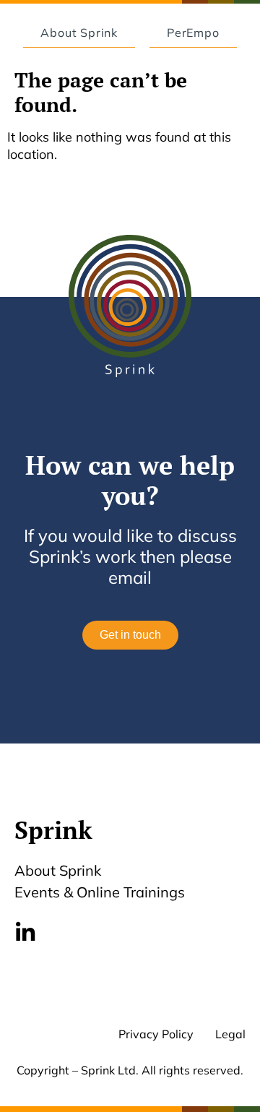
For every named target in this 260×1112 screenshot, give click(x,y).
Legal (230, 1034)
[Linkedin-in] (25, 933)
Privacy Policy (156, 1034)
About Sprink (57, 870)
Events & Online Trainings (99, 892)
